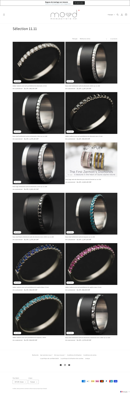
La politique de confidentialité (49, 358)
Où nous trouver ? (59, 355)
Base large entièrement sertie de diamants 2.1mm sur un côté (30, 186)
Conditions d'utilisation (74, 355)
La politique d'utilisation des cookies (72, 358)
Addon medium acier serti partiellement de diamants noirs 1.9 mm (84, 136)
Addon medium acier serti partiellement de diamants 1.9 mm (30, 86)
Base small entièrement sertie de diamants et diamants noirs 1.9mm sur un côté (87, 337)
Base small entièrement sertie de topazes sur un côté (80, 237)
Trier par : (75, 39)
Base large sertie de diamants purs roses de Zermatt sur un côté (83, 179)
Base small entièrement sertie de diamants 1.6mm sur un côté (82, 86)
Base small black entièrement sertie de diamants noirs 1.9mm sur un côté (33, 237)
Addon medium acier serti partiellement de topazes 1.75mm (29, 337)
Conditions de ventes (89, 355)
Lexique (87, 358)
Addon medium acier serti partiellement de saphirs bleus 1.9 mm (31, 287)
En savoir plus (79, 3)
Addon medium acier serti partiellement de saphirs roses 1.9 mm (83, 287)
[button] (4, 15)
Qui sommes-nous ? (46, 355)
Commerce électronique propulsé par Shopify (35, 388)
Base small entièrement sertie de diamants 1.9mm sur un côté (30, 136)
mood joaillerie (20, 388)
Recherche (35, 355)
